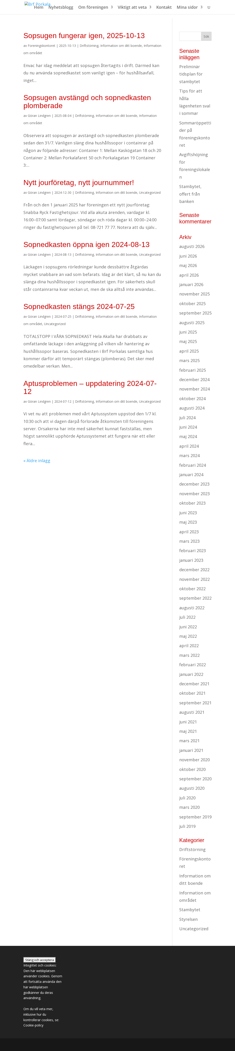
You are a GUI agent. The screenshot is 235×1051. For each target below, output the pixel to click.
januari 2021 (191, 750)
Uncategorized (150, 192)
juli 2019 (187, 826)
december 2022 (194, 569)
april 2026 (189, 275)
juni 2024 (188, 427)
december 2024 (194, 379)
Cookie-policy (33, 1025)
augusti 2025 (191, 322)
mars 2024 (189, 455)
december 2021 (194, 683)
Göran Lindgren (39, 115)
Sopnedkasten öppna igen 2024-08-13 (86, 244)
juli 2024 (187, 417)
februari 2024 (192, 465)
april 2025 (189, 351)
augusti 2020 (191, 788)
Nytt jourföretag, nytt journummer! (78, 182)
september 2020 (195, 778)
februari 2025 (192, 370)
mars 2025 (189, 360)
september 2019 (195, 817)
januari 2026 (191, 284)
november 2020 (194, 759)
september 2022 (195, 598)
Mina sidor (187, 8)
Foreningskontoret (41, 45)
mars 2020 (189, 807)
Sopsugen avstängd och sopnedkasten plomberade (87, 101)
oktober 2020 (192, 769)
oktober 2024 (192, 398)
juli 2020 (187, 798)
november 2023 (194, 493)
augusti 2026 (191, 246)
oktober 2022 (192, 588)
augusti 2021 (191, 712)
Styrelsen (188, 919)
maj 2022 (188, 636)
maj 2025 (188, 341)
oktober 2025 (192, 303)
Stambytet (189, 909)
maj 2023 (188, 522)
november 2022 (194, 579)
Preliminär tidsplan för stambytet (191, 74)
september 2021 (195, 702)
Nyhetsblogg (60, 8)
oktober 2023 (192, 503)
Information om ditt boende (121, 45)
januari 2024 (191, 474)
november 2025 (194, 294)
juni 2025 (188, 332)
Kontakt (164, 8)
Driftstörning (89, 45)
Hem (38, 8)
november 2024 (194, 389)
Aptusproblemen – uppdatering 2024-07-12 (90, 387)
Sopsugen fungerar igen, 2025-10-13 (84, 35)
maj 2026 (188, 265)
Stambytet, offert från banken (190, 194)
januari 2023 (191, 560)
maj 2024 (188, 436)
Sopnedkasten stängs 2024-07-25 (79, 306)
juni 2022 (188, 626)
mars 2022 (189, 655)
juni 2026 (188, 256)
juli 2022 (187, 617)
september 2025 (195, 313)
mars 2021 (189, 740)
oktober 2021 (192, 693)
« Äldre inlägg (36, 460)
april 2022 (189, 645)
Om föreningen (93, 8)
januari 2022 (191, 674)
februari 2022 (192, 664)
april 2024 (189, 446)
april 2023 (189, 531)
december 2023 (194, 484)
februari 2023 (192, 550)
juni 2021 (188, 722)
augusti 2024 (191, 408)
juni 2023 (188, 512)
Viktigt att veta (132, 8)
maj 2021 (188, 731)
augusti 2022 (191, 607)
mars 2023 (189, 541)
